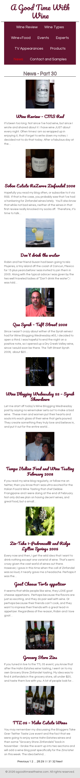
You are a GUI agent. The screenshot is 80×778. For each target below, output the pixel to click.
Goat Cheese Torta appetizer (40, 583)
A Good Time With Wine (40, 11)
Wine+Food (21, 38)
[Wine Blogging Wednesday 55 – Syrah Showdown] (40, 386)
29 (42, 761)
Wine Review (27, 27)
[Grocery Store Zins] (40, 649)
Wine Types (54, 27)
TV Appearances (29, 48)
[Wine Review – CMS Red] (40, 108)
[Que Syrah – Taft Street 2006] (40, 316)
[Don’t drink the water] (40, 247)
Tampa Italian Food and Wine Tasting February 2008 (40, 471)
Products (58, 48)
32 (54, 761)
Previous (23, 761)
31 (50, 761)
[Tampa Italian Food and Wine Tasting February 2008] (40, 461)
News (18, 59)
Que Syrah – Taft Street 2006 (40, 324)
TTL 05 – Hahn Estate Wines (40, 722)
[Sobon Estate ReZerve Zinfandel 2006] (40, 178)
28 (38, 761)
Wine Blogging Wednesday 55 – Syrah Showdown (40, 396)
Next (59, 761)
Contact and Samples (48, 59)
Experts (62, 38)
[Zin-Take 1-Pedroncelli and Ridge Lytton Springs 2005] (40, 535)
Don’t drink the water (40, 255)
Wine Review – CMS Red (40, 116)
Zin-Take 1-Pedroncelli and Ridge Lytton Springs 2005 (40, 546)
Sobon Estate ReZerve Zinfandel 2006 (40, 185)
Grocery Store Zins (40, 657)
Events (43, 38)
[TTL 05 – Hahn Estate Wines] (40, 715)
